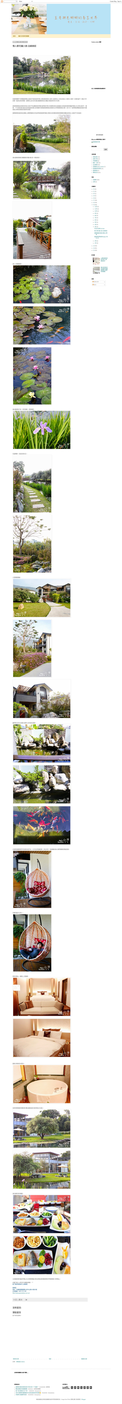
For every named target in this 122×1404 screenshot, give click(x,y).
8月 (96, 215)
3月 (96, 226)
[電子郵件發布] (26, 1299)
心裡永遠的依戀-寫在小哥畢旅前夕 (104, 260)
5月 (96, 222)
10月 (96, 211)
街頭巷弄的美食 (97, 168)
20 (94, 193)
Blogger (84, 1399)
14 (94, 246)
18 (94, 198)
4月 (96, 224)
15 (94, 204)
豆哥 (94, 181)
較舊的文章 (84, 1359)
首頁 (14, 36)
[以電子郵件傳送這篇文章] (14, 1300)
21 (94, 191)
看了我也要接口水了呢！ (22, 1391)
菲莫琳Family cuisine (98, 166)
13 (94, 248)
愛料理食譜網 (99, 135)
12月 (96, 206)
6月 (96, 220)
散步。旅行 (96, 162)
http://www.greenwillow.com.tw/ (21, 1293)
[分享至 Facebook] (20, 1300)
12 (94, 250)
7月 (96, 217)
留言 (95, 284)
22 (94, 189)
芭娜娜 (94, 179)
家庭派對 (95, 157)
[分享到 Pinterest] (21, 1300)
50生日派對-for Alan (99, 228)
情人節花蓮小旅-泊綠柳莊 (100, 231)
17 (94, 200)
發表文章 (96, 281)
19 (94, 195)
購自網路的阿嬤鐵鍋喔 (21, 1389)
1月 (96, 243)
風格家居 (95, 170)
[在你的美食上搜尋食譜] (96, 142)
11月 (96, 209)
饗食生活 (95, 172)
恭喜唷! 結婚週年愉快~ (21, 1394)
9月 (96, 213)
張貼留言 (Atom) (20, 1361)
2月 (96, 241)
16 (94, 202)
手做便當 (95, 161)
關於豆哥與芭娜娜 (23, 36)
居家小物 (95, 159)
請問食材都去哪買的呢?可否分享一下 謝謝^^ (27, 1387)
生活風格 (95, 164)
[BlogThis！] (16, 1300)
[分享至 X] (18, 1300)
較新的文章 (16, 1359)
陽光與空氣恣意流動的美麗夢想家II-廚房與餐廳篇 (104, 269)
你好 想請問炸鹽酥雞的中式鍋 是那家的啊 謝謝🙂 (28, 1393)
